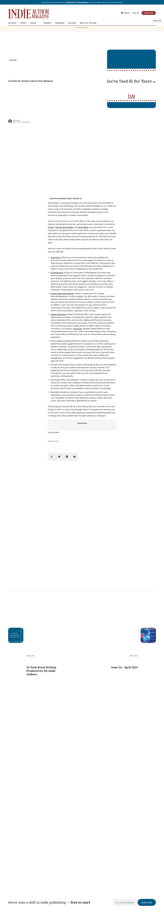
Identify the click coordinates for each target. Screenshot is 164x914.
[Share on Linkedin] (67, 456)
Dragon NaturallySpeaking (62, 293)
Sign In (135, 13)
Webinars (60, 23)
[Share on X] (51, 456)
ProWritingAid (57, 272)
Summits (47, 23)
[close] (161, 2)
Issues (33, 23)
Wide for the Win (88, 23)
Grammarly (56, 257)
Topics (23, 23)
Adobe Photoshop (58, 314)
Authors (12, 23)
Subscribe (148, 13)
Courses (72, 23)
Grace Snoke (16, 120)
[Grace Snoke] (10, 121)
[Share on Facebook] (59, 456)
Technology (12, 60)
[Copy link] (74, 456)
